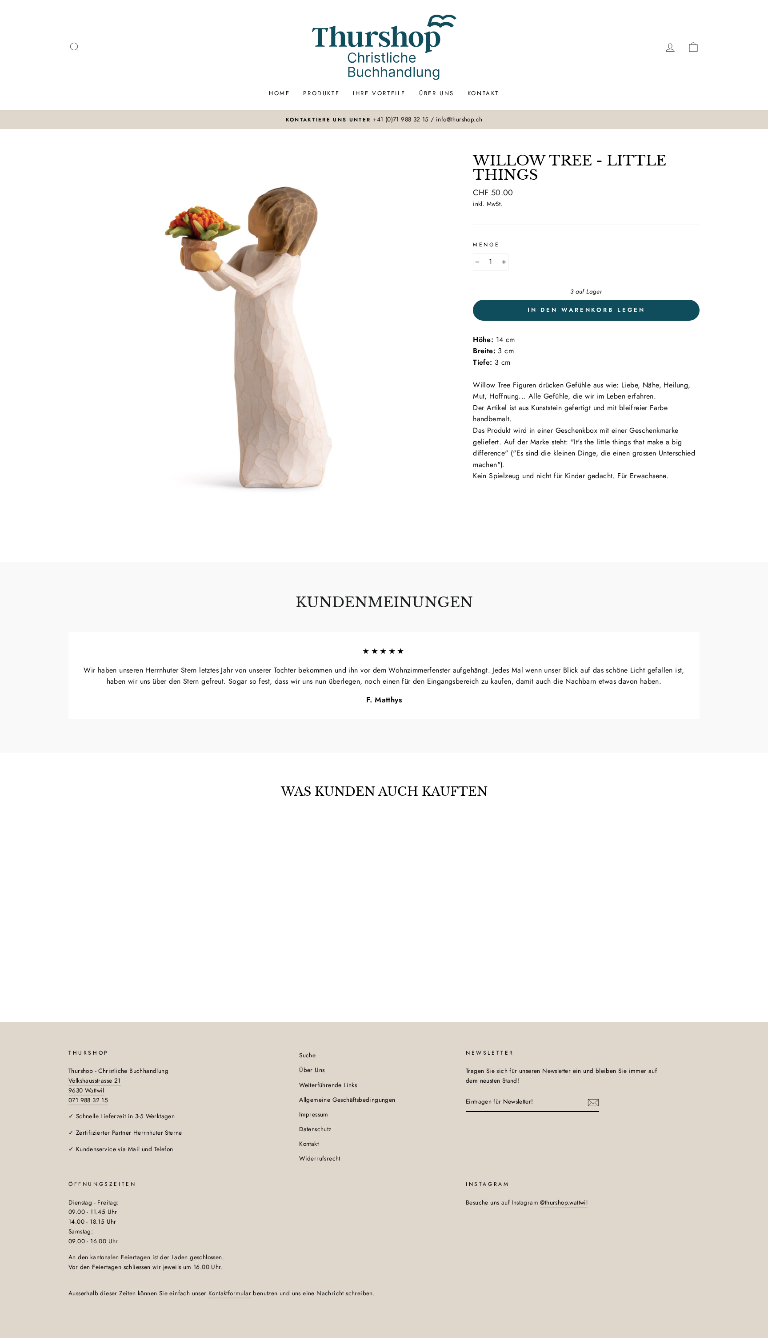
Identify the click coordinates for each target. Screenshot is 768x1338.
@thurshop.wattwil (564, 1202)
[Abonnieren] (593, 1102)
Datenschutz (315, 1128)
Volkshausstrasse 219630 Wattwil (94, 1085)
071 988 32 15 (88, 1100)
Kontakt (483, 93)
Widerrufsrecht (319, 1158)
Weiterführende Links (328, 1084)
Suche (307, 1055)
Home (279, 93)
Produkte (321, 93)
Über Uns (311, 1069)
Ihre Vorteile (379, 93)
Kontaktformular (229, 1293)
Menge (486, 245)
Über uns (436, 93)
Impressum (313, 1114)
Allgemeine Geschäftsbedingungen (347, 1099)
